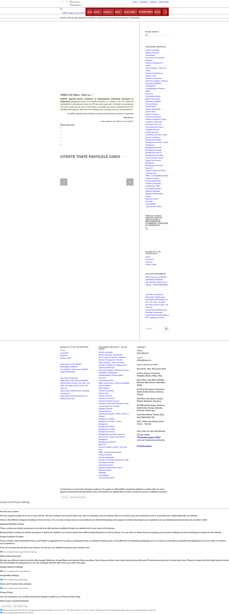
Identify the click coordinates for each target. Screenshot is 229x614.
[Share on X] (63, 131)
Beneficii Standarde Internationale (110, 355)
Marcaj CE (149, 168)
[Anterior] (63, 182)
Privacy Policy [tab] (6, 592)
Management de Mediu (153, 140)
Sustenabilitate (151, 204)
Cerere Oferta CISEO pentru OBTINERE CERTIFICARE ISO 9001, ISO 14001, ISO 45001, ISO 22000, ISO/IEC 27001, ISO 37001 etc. (157, 302)
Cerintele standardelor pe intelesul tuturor (113, 365)
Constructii (149, 93)
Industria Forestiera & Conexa (156, 119)
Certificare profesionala (153, 78)
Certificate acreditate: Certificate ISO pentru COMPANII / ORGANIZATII (157, 83)
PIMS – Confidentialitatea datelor (157, 175)
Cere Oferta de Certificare (154, 294)
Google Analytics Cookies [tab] (11, 536)
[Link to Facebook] (61, 2)
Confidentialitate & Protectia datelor (111, 375)
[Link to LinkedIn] (64, 2)
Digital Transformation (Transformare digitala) (114, 383)
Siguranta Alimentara (153, 191)
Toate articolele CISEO (153, 206)
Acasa (89, 12)
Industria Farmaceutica (153, 117)
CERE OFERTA (147, 12)
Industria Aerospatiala (153, 109)
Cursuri (135, 2)
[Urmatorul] (129, 182)
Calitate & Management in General (110, 360)
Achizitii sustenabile (152, 50)
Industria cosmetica (152, 114)
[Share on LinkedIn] (63, 138)
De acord (64, 497)
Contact (157, 12)
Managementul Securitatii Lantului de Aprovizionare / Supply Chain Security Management (112, 436)
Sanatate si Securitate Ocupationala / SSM (113, 460)
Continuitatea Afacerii (153, 96)
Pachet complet (164, 2)
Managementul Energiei (154, 150)
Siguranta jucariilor (152, 199)
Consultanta (144, 2)
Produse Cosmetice (152, 178)
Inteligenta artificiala (152, 129)
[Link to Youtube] (68, 2)
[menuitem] (135, 2)
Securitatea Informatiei (153, 188)
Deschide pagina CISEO (150, 437)
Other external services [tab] (10, 556)
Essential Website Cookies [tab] (12, 524)
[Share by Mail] (63, 141)
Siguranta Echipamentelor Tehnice (110, 467)
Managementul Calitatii (153, 147)
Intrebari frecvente (152, 132)
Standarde (149, 201)
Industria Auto (150, 111)
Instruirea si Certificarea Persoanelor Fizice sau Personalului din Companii (154, 124)
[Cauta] (165, 12)
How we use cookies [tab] (9, 511)
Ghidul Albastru (151, 106)
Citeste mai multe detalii (77, 497)
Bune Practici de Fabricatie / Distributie (112, 357)
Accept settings (6, 606)
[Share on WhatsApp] (63, 134)
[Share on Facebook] (63, 127)
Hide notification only (20, 606)
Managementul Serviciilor (154, 165)
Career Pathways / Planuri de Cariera (111, 362)
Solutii (117, 12)
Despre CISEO (129, 12)
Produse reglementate (153, 181)
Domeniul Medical (152, 104)
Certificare (153, 2)
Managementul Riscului (154, 152)
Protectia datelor (144, 446)
